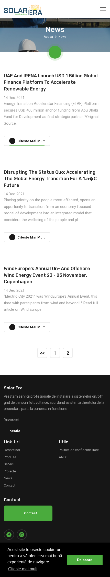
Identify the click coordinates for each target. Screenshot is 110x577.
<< (42, 353)
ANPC (63, 457)
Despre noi (12, 450)
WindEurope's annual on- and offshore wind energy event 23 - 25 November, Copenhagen (47, 275)
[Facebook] (9, 534)
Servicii (9, 464)
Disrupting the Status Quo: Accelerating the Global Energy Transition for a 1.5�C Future (50, 178)
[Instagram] (22, 534)
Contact (9, 485)
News (8, 478)
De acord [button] (85, 560)
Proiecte (10, 471)
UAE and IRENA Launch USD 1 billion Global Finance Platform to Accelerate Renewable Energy (51, 82)
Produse (10, 457)
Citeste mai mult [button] (22, 569)
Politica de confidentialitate (79, 450)
